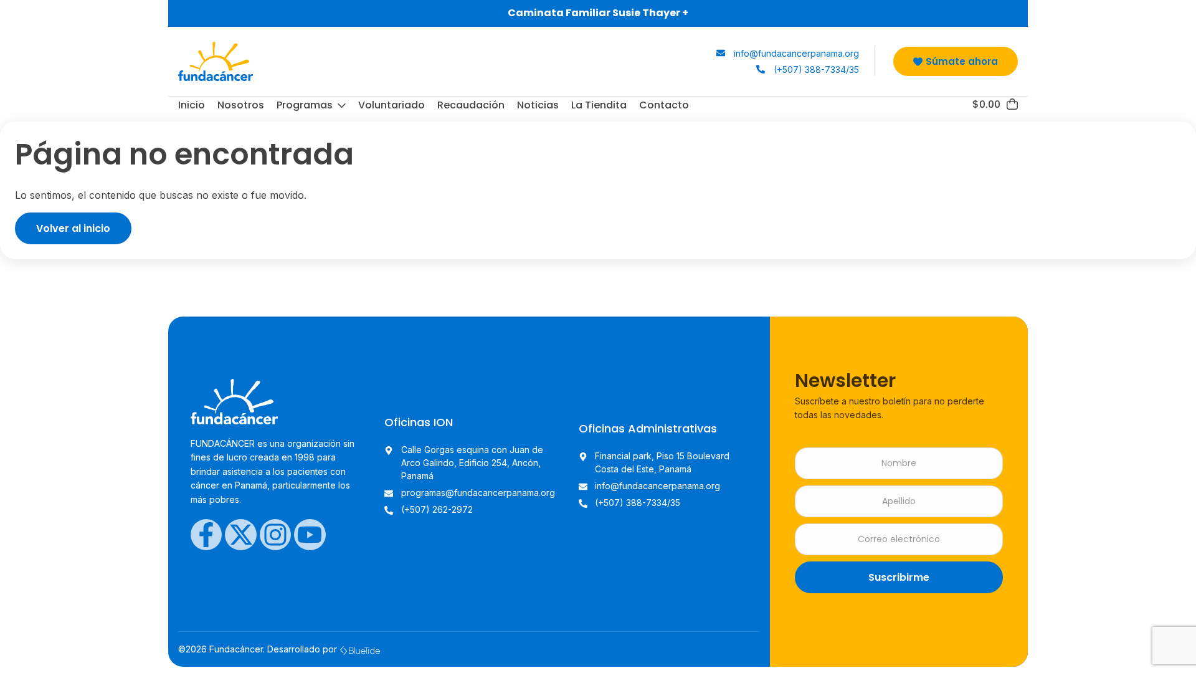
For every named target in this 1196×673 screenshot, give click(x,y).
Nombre (899, 463)
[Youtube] (309, 534)
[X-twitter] (240, 534)
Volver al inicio (73, 228)
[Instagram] (275, 534)
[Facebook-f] (206, 534)
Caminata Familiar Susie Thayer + (598, 13)
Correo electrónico (899, 539)
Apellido (899, 501)
